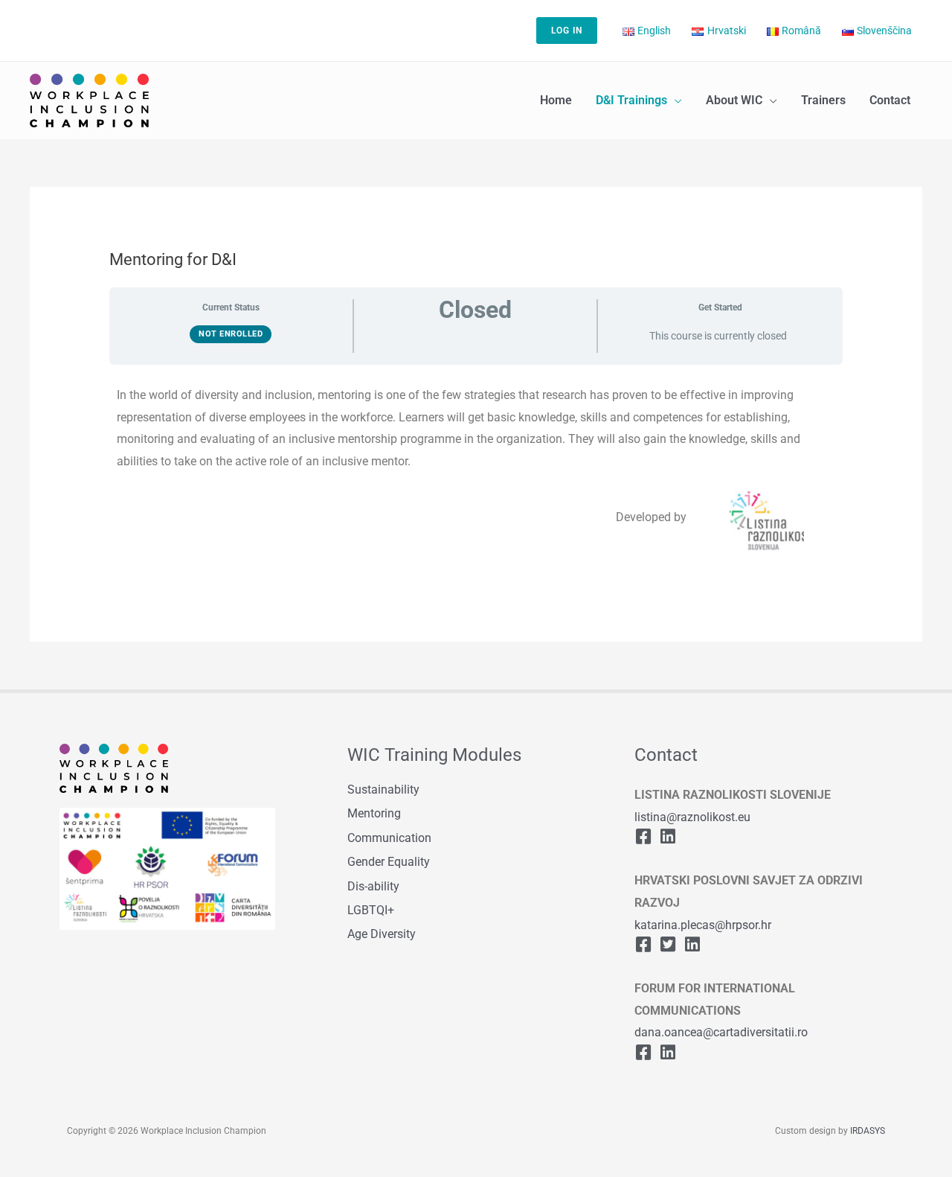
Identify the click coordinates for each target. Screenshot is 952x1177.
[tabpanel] (476, 471)
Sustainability (383, 789)
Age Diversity (381, 934)
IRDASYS (867, 1131)
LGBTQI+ (370, 910)
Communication (389, 838)
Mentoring (374, 813)
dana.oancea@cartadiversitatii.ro (721, 1032)
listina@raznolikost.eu (692, 817)
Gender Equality (388, 862)
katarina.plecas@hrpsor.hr (702, 925)
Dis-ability (373, 886)
